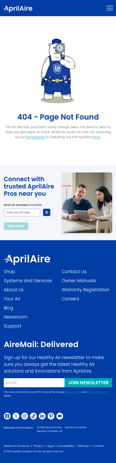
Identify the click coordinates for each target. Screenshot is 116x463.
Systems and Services (28, 280)
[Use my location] (46, 212)
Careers (70, 299)
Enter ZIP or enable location (22, 205)
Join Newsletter (88, 382)
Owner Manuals (79, 280)
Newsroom (15, 317)
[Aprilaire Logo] (27, 260)
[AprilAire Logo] (18, 9)
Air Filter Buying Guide (49, 427)
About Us (14, 289)
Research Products (16, 446)
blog (96, 137)
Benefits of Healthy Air (49, 431)
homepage (35, 137)
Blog (8, 308)
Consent (98, 446)
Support (12, 326)
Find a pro (16, 226)
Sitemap (83, 446)
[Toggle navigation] (109, 8)
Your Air (12, 299)
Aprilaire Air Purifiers (76, 427)
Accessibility (66, 446)
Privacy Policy (73, 392)
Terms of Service (97, 392)
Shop (9, 271)
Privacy (38, 446)
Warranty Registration (86, 289)
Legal (50, 446)
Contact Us (74, 271)
